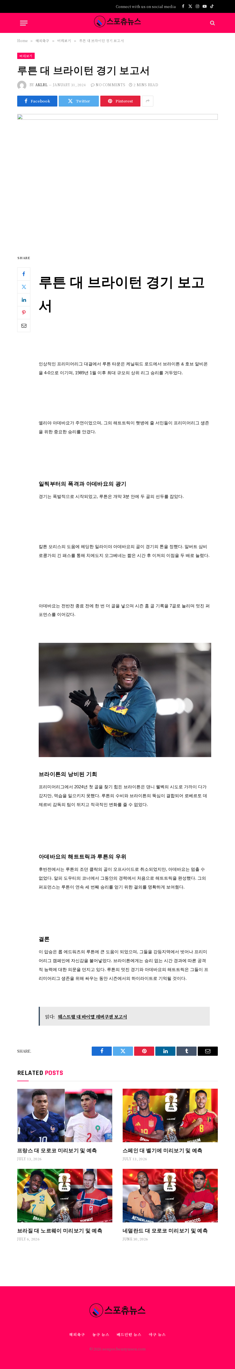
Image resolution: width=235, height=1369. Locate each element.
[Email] (23, 325)
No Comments (110, 84)
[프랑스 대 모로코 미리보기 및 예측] (64, 1115)
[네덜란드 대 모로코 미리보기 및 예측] (170, 1195)
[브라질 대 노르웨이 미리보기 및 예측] (64, 1195)
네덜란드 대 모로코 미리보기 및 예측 (165, 1230)
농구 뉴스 (100, 1334)
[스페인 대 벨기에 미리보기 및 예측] (170, 1115)
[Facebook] (23, 274)
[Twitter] (23, 287)
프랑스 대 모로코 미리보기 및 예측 (57, 1150)
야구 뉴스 (157, 1334)
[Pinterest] (23, 312)
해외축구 (77, 1334)
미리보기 (25, 56)
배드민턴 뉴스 (129, 1334)
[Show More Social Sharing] (147, 101)
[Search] (212, 23)
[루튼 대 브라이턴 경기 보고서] (117, 179)
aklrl (41, 84)
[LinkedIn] (23, 299)
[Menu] (24, 23)
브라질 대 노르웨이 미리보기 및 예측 (59, 1230)
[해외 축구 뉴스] (117, 23)
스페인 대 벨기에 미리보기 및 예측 (163, 1150)
